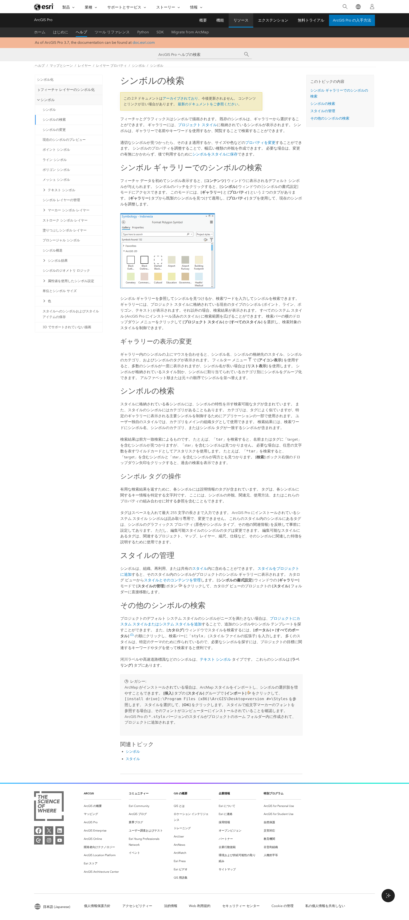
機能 (220, 20)
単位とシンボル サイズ (60, 291)
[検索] (344, 6)
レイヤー (84, 66)
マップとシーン (61, 66)
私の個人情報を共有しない (325, 906)
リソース (241, 20)
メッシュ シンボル (56, 180)
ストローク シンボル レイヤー (65, 220)
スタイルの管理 (322, 111)
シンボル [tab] (47, 100)
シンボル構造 (52, 250)
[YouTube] (59, 840)
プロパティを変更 (260, 142)
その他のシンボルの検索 (329, 118)
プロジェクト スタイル (197, 125)
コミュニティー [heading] (139, 793)
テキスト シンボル (61, 190)
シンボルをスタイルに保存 (215, 154)
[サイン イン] (372, 6)
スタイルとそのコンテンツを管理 (172, 580)
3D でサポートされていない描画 (67, 327)
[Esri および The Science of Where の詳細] (49, 807)
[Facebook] (38, 830)
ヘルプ (81, 32)
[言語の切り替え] (358, 6)
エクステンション (273, 20)
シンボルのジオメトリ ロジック (66, 271)
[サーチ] (246, 54)
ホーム (39, 32)
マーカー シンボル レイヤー (68, 210)
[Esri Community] (38, 840)
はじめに (60, 32)
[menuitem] (102, 806)
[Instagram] (49, 840)
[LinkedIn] (59, 830)
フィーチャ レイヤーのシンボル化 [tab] (67, 90)
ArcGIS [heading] (89, 793)
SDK (160, 32)
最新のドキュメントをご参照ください (208, 104)
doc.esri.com (144, 42)
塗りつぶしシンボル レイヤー (65, 230)
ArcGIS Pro (43, 20)
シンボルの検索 (54, 120)
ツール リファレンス (112, 32)
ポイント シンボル (56, 150)
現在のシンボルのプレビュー (64, 140)
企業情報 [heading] (224, 793)
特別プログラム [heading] (274, 793)
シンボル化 (45, 80)
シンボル (138, 66)
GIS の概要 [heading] (180, 793)
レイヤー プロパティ (111, 66)
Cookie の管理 (282, 906)
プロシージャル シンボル (61, 240)
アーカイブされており (180, 98)
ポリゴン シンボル (56, 170)
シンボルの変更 (54, 130)
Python (143, 32)
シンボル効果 (58, 261)
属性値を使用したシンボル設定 (71, 281)
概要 (203, 20)
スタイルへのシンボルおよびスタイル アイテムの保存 (71, 314)
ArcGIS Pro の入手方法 (352, 20)
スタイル (199, 568)
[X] (49, 830)
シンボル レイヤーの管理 (61, 200)
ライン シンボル (55, 160)
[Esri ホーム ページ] (44, 7)
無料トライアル (311, 20)
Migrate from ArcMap (190, 32)
